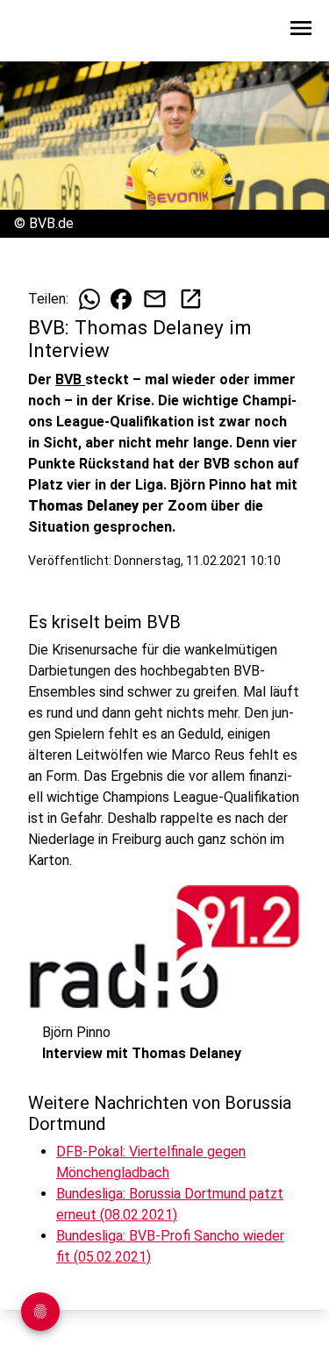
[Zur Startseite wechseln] (56, 31)
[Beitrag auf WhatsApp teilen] (89, 299)
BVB (70, 379)
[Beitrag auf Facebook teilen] (121, 299)
